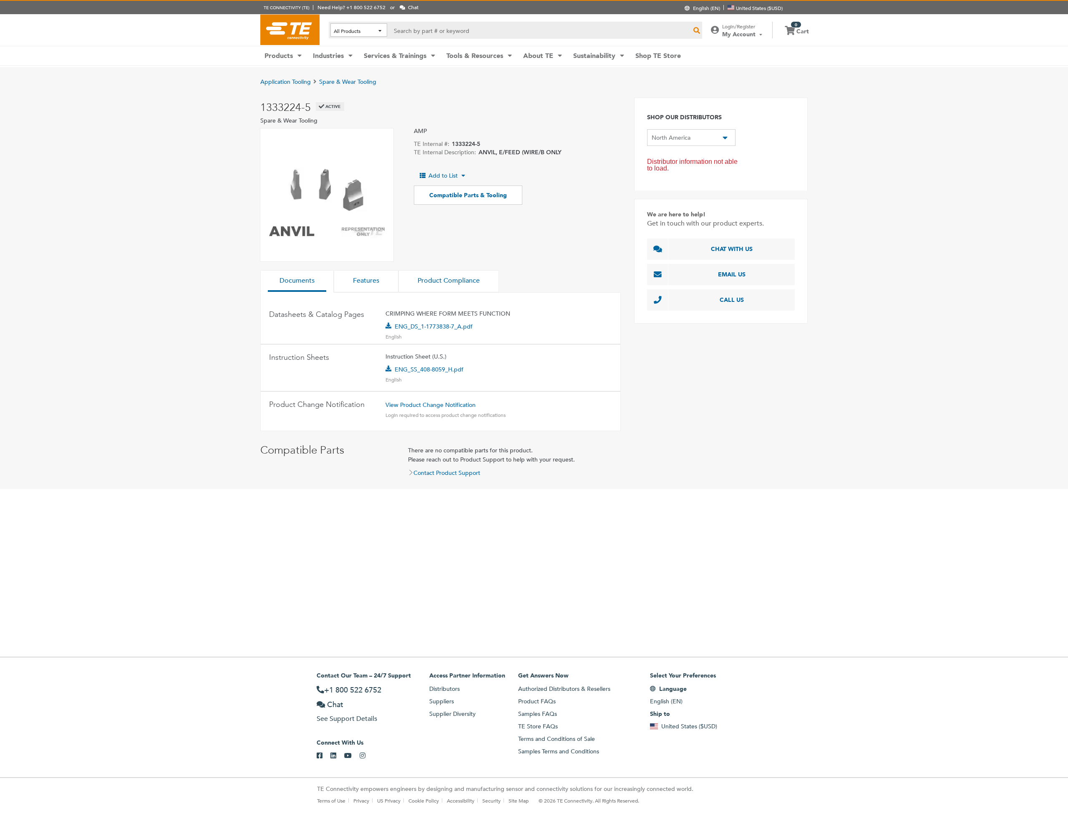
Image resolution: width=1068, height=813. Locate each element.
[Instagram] (366, 756)
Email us (732, 274)
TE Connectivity (290, 29)
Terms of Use (331, 800)
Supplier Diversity (452, 714)
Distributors (444, 689)
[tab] (297, 281)
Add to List (443, 175)
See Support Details (347, 718)
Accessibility (460, 800)
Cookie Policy (423, 800)
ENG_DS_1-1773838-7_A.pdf (434, 326)
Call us (732, 300)
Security (491, 800)
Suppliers (441, 701)
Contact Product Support (446, 473)
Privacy (361, 800)
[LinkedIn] (337, 756)
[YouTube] (352, 756)
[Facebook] (323, 756)
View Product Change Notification (430, 405)
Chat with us (732, 249)
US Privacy (388, 800)
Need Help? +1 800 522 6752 (351, 7)
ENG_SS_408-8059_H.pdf (429, 369)
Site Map (519, 800)
